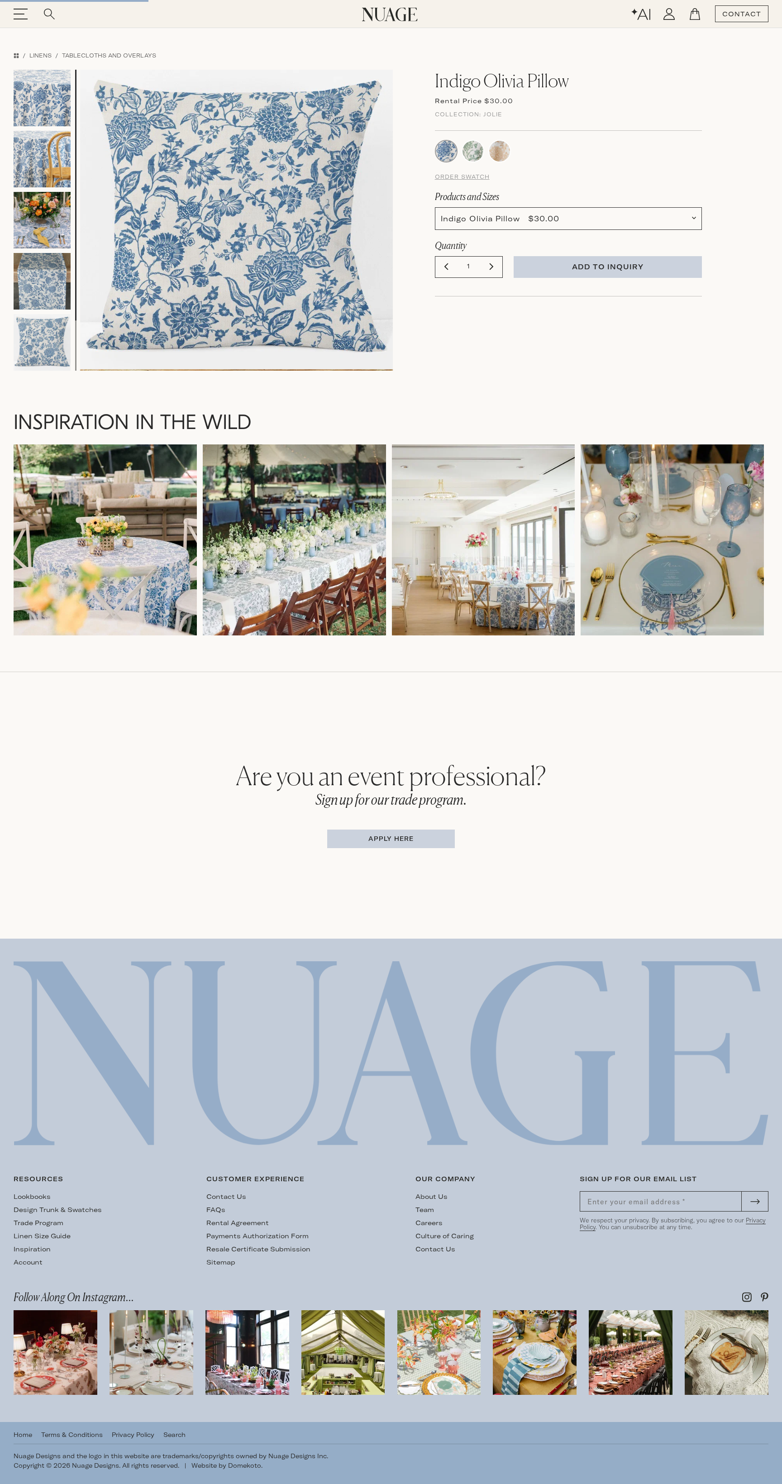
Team (424, 1210)
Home (23, 1434)
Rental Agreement (237, 1223)
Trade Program (38, 1223)
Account (28, 1262)
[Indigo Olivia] (446, 150)
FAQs (215, 1210)
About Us (431, 1197)
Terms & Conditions (72, 1434)
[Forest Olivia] (473, 150)
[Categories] (16, 55)
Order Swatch (462, 176)
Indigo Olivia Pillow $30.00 (500, 218)
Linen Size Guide (42, 1236)
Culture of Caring (444, 1236)
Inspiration (32, 1249)
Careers (429, 1223)
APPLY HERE (391, 838)
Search (174, 1434)
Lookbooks (32, 1197)
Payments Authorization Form (257, 1236)
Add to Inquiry (608, 266)
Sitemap (220, 1262)
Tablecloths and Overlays (109, 55)
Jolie (492, 114)
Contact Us (226, 1197)
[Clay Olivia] (499, 150)
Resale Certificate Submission (258, 1249)
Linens (40, 55)
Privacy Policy (133, 1434)
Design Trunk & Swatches (58, 1210)
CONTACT (741, 14)
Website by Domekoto (226, 1465)
